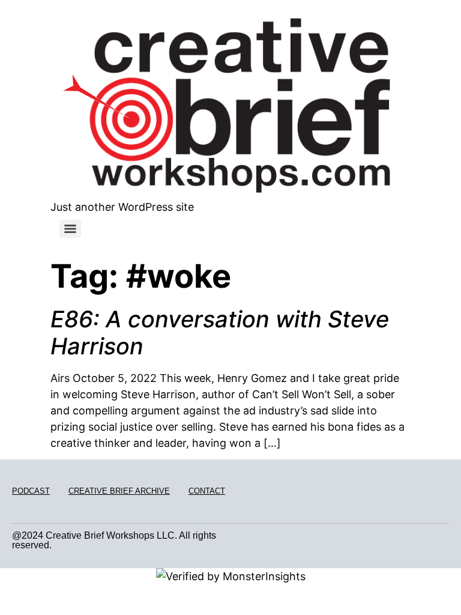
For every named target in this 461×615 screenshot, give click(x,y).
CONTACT (206, 490)
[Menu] (70, 229)
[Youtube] (445, 541)
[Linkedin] (431, 541)
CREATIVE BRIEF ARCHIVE (119, 490)
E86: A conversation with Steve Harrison (219, 332)
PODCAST (31, 490)
